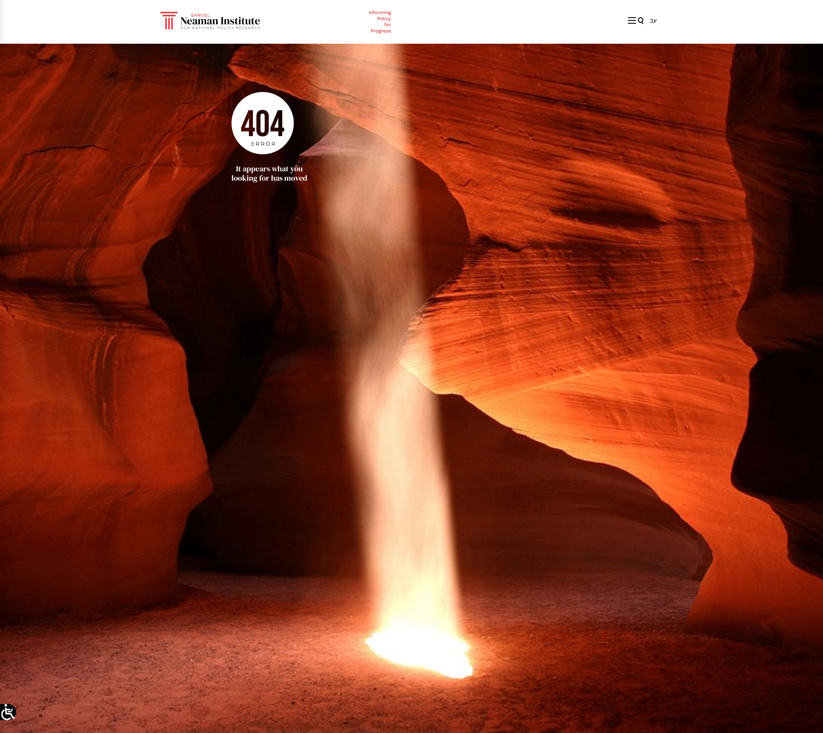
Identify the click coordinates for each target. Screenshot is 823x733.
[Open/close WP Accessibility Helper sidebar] (8, 712)
